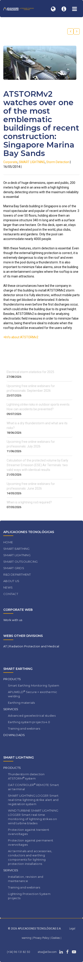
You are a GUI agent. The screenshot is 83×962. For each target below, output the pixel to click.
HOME (8, 542)
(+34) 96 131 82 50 (18, 952)
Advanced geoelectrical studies (32, 715)
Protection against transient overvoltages (28, 832)
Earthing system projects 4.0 (29, 722)
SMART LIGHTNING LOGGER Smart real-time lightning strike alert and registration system (33, 800)
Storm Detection (57, 162)
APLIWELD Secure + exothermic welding (32, 694)
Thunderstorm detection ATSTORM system (26, 776)
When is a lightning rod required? (29, 502)
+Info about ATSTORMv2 (20, 337)
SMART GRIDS (13, 568)
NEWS (8, 587)
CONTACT (10, 594)
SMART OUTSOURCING (20, 561)
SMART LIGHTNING (32, 162)
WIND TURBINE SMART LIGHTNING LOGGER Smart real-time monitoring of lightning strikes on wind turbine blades (33, 817)
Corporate (10, 162)
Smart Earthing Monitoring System (33, 685)
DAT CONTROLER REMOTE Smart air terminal (33, 787)
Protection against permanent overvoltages (30, 842)
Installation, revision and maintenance (25, 879)
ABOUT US (11, 581)
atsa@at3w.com (47, 952)
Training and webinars (24, 728)
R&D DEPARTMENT (17, 574)
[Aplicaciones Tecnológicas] (18, 8)
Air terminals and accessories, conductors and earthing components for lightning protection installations (30, 857)
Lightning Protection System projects (29, 896)
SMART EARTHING (16, 548)
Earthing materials (21, 702)
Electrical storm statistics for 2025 (30, 372)
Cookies (56, 937)
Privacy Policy (41, 937)
